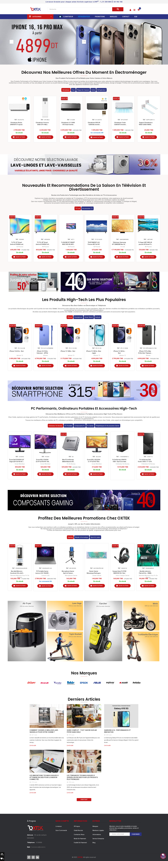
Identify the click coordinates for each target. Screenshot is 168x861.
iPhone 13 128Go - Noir (68, 351)
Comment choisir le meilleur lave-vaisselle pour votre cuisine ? (44, 731)
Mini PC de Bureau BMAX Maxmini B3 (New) (68, 461)
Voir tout (84, 799)
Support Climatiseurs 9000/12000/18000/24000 (146, 123)
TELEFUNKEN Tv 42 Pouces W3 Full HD (94, 243)
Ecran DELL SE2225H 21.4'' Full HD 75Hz (93, 460)
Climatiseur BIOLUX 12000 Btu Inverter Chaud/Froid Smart (94, 124)
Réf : (16, 119)
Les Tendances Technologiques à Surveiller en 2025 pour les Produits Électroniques (82, 777)
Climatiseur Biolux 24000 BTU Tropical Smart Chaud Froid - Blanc (16, 124)
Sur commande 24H (97, 133)
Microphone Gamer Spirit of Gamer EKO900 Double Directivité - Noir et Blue (68, 572)
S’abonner (136, 834)
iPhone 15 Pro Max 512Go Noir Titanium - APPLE (145, 352)
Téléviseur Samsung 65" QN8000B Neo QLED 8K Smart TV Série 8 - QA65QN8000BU (119, 243)
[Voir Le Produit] (122, 474)
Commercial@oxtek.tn (38, 847)
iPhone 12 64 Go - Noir (16, 351)
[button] (130, 10)
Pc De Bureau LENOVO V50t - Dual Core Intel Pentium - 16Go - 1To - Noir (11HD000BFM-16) (119, 461)
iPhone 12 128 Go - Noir (119, 352)
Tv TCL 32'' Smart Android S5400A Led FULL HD (16, 243)
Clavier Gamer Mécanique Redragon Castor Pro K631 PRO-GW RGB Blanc (94, 572)
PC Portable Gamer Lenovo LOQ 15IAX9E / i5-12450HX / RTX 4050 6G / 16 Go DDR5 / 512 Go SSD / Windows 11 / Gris (42, 572)
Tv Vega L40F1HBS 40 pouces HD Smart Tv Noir (145, 243)
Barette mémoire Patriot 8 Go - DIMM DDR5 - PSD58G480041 (145, 572)
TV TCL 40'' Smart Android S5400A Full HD (42, 243)
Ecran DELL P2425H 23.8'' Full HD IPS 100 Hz (42, 461)
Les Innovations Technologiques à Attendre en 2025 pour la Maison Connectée (44, 777)
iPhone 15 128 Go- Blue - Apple (93, 352)
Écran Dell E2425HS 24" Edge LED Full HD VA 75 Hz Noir (16, 461)
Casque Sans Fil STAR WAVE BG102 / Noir (119, 572)
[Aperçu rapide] (19, 115)
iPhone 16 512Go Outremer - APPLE (42, 352)
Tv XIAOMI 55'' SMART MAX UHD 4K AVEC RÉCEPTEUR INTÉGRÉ (68, 243)
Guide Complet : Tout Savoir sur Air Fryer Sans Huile (82, 731)
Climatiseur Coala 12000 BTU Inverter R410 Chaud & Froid (120, 124)
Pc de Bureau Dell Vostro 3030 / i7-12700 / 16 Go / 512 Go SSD (145, 461)
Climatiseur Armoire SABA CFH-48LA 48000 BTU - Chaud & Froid (42, 124)
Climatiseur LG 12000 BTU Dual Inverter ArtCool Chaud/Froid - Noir (68, 124)
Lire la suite (33, 745)
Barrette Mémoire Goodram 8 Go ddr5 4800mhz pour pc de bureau (16, 572)
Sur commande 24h (45, 581)
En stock (19, 133)
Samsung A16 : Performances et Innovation (117, 731)
